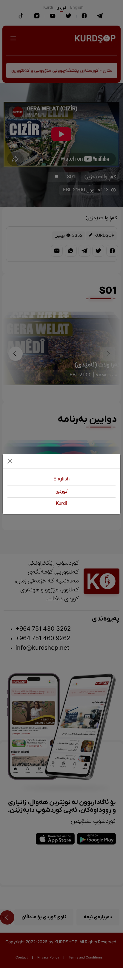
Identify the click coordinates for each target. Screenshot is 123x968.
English (61, 479)
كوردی (61, 491)
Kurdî (61, 504)
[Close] (10, 461)
